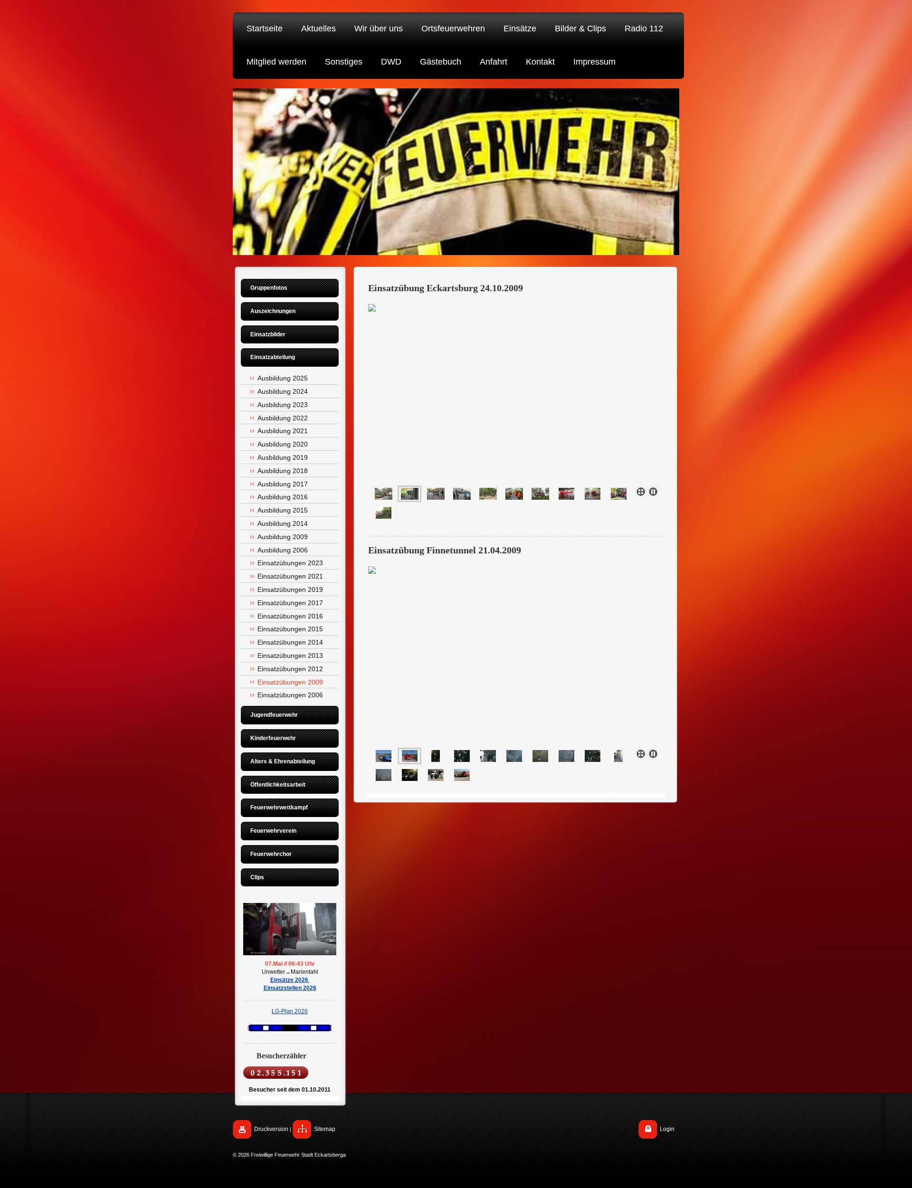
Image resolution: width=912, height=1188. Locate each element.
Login (667, 1129)
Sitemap (324, 1129)
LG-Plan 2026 (290, 1011)
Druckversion (271, 1129)
